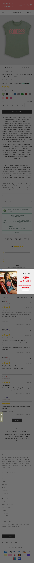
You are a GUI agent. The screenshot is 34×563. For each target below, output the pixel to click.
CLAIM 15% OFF (25, 287)
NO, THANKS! (25, 290)
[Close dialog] (1, 269)
